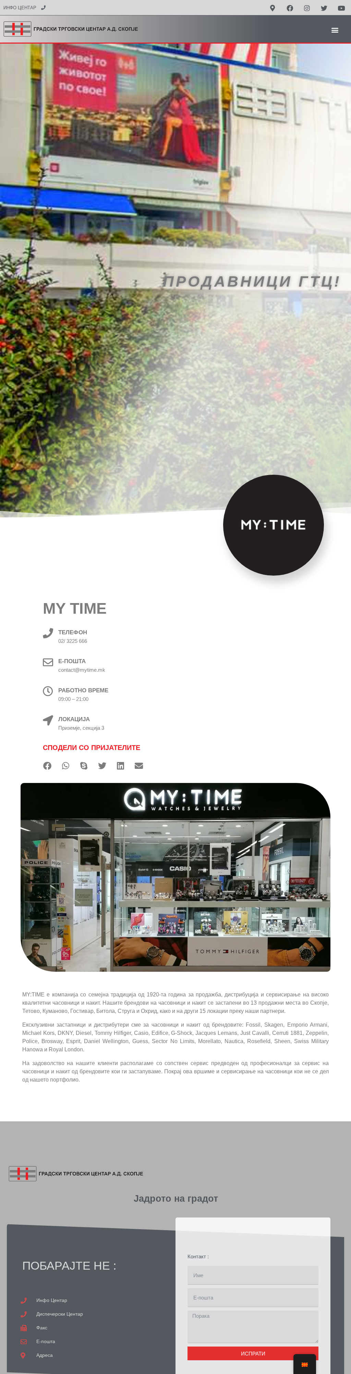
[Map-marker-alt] (272, 7)
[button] (335, 29)
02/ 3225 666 (72, 641)
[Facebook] (289, 7)
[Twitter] (323, 7)
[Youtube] (341, 7)
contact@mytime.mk (81, 670)
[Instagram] (306, 7)
